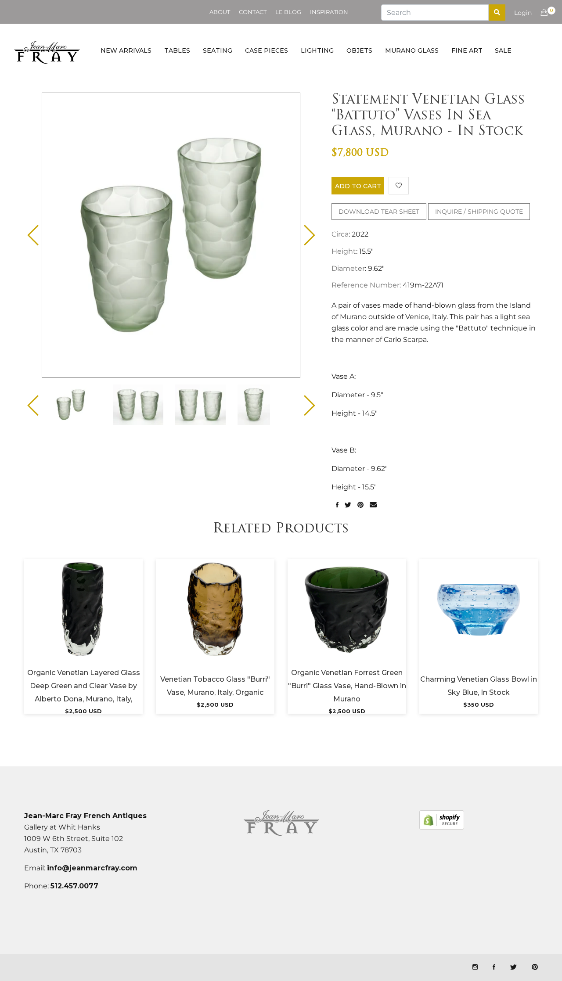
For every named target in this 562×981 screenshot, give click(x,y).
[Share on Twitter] (348, 505)
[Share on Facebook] (337, 505)
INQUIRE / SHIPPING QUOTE (479, 212)
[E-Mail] (373, 505)
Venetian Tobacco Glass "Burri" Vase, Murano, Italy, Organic (215, 686)
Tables (177, 50)
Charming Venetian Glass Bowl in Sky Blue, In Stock (478, 686)
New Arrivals (126, 50)
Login (523, 13)
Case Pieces (266, 50)
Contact (253, 11)
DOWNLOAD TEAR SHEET (379, 212)
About (219, 11)
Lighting (317, 50)
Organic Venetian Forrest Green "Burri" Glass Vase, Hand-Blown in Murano (347, 685)
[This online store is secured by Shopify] (441, 820)
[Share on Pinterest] (360, 505)
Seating (217, 50)
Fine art (467, 50)
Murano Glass (412, 50)
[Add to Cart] (83, 621)
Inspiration (329, 11)
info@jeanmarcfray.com (92, 868)
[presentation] (78, 404)
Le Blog (288, 11)
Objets (359, 50)
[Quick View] (107, 621)
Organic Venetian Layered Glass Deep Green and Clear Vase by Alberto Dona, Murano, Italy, (83, 685)
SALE (503, 50)
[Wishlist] (399, 185)
